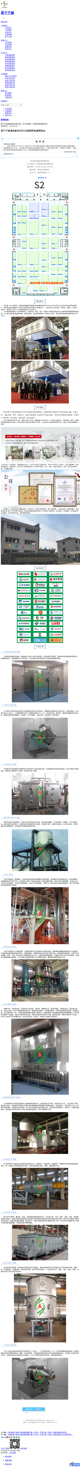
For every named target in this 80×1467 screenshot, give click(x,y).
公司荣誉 (8, 30)
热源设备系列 (10, 66)
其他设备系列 (10, 70)
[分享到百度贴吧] (5, 1437)
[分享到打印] (19, 1437)
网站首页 (4, 22)
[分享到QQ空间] (9, 1437)
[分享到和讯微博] (7, 1437)
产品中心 (4, 53)
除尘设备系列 (10, 68)
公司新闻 (8, 42)
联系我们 (8, 95)
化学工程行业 (10, 78)
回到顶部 (23, 1448)
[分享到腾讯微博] (14, 1437)
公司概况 (4, 26)
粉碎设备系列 (10, 61)
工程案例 (4, 74)
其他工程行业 (10, 87)
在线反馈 (8, 97)
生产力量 (8, 36)
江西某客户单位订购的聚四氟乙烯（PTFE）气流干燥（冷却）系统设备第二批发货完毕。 (40, 1434)
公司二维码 (5, 1448)
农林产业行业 (10, 85)
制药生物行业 (10, 82)
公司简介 (8, 28)
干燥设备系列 (10, 55)
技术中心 (8, 49)
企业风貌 (8, 34)
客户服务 (8, 93)
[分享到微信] (17, 1437)
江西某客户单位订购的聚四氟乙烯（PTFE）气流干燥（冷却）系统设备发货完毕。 (38, 1432)
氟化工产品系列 (11, 76)
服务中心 (4, 91)
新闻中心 (4, 40)
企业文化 (8, 32)
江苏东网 (12, 1453)
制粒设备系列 (10, 57)
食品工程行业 (10, 80)
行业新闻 (8, 45)
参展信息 (8, 47)
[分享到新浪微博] (12, 1437)
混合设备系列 (10, 59)
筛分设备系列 (10, 63)
